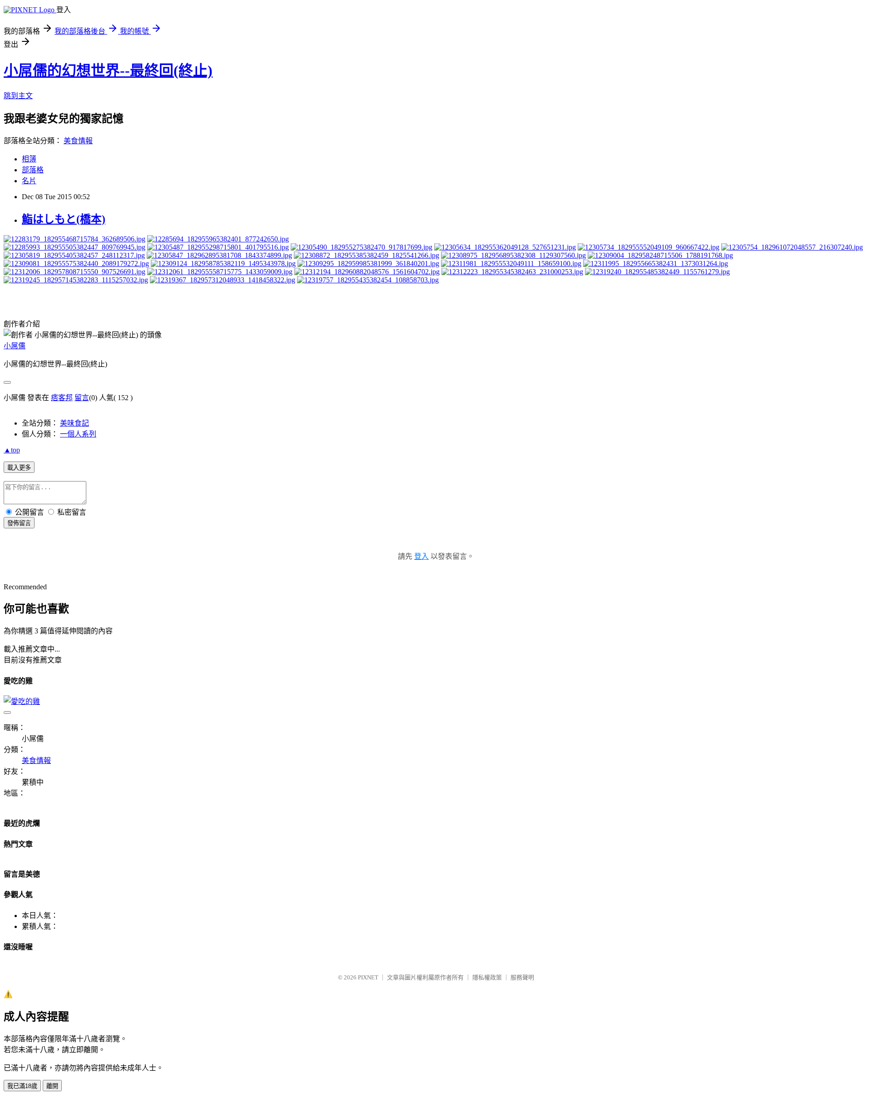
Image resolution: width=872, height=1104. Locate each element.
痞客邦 (62, 397)
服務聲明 (522, 977)
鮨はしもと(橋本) (63, 219)
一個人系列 (78, 434)
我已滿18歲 (22, 1086)
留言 (81, 397)
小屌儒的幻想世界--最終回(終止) (108, 70)
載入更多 (19, 467)
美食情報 (78, 141)
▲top (12, 450)
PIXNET (368, 977)
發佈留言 (19, 523)
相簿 (29, 159)
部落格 (33, 170)
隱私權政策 (487, 977)
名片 (29, 181)
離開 (52, 1086)
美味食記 (74, 423)
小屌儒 (14, 346)
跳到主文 (18, 96)
